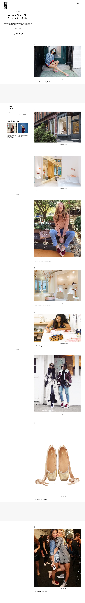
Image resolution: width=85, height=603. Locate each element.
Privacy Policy (16, 114)
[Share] (14, 34)
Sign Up (11, 107)
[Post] (17, 34)
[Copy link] (19, 34)
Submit (13, 116)
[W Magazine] (5, 5)
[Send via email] (22, 34)
